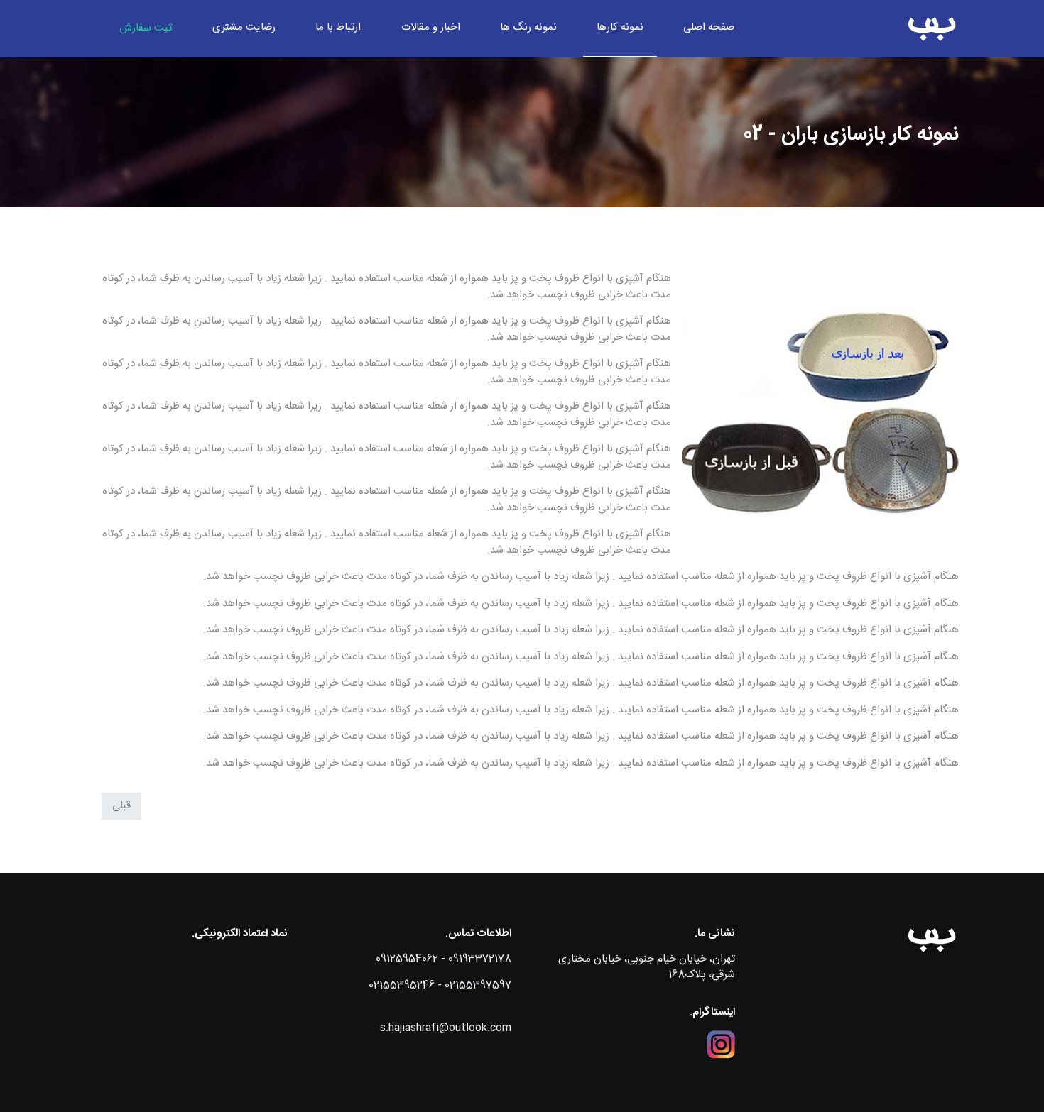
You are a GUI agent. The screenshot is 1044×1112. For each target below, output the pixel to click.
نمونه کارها (620, 27)
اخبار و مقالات (430, 27)
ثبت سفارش (145, 28)
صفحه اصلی (708, 27)
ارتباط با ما (338, 27)
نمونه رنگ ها (528, 27)
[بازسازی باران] (932, 28)
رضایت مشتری (244, 27)
